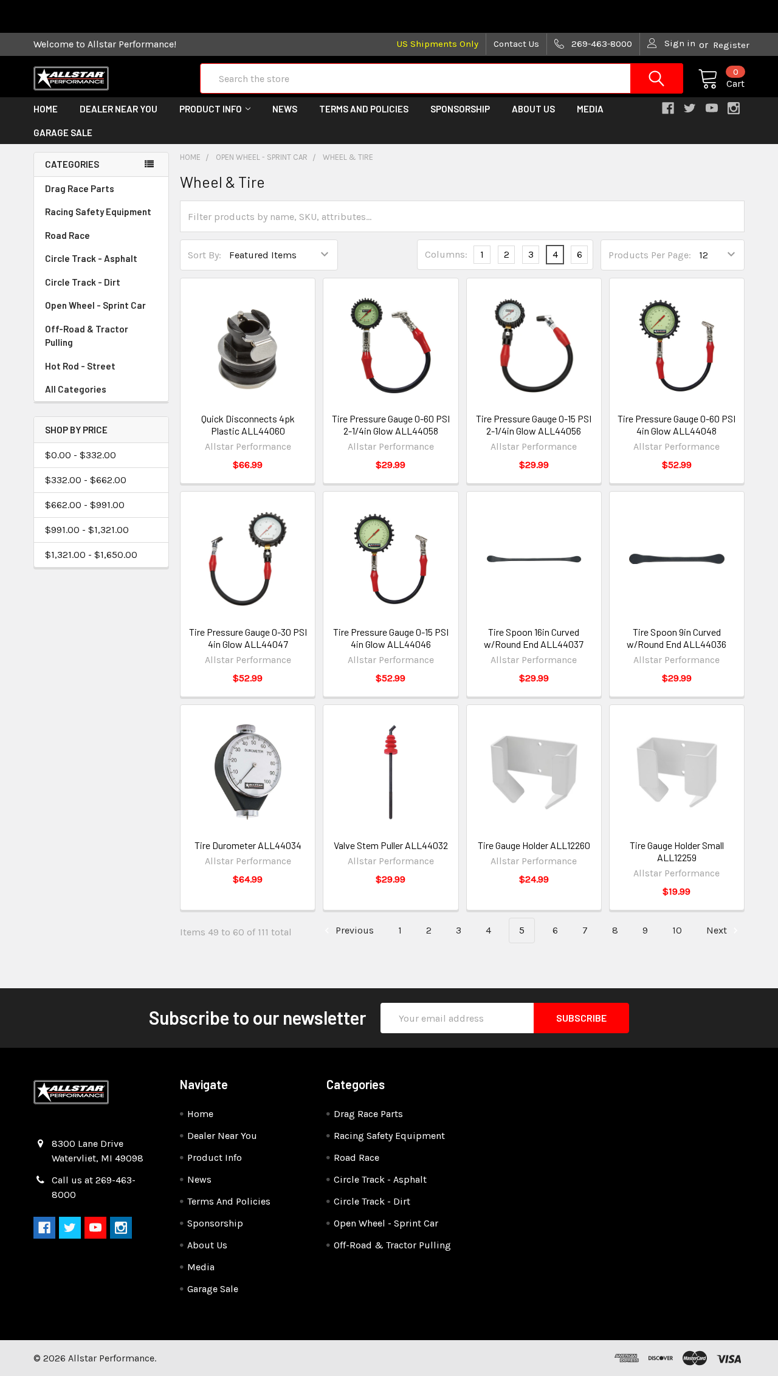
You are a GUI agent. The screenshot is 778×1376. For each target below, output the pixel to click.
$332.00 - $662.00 (85, 480)
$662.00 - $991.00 (85, 505)
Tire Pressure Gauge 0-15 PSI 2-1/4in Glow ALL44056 (533, 424)
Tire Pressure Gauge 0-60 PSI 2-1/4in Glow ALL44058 (391, 424)
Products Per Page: (649, 255)
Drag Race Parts (79, 188)
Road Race (67, 235)
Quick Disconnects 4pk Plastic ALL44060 (248, 424)
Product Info (210, 108)
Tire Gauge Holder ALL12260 (534, 845)
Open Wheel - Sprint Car (95, 305)
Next (717, 930)
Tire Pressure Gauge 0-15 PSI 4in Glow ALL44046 (391, 638)
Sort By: (204, 255)
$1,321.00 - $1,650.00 (91, 554)
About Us (533, 108)
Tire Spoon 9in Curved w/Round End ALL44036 (676, 638)
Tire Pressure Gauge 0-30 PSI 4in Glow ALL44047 (248, 638)
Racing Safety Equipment (98, 211)
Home (45, 108)
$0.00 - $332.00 (80, 455)
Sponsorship (460, 108)
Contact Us (516, 43)
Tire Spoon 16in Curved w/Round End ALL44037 (534, 638)
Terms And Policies (363, 108)
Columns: (446, 254)
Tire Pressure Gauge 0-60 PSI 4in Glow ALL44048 (676, 424)
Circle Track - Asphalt (91, 258)
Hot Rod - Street (80, 365)
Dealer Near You (118, 108)
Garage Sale (62, 132)
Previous (353, 930)
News (284, 108)
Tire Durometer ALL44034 (247, 845)
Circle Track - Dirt (82, 282)
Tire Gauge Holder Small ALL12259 (677, 851)
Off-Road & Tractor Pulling (86, 335)
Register (731, 45)
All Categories (75, 389)
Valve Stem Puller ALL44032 (391, 845)
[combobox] (441, 78)
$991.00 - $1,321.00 (87, 529)
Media (590, 108)
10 (677, 930)
